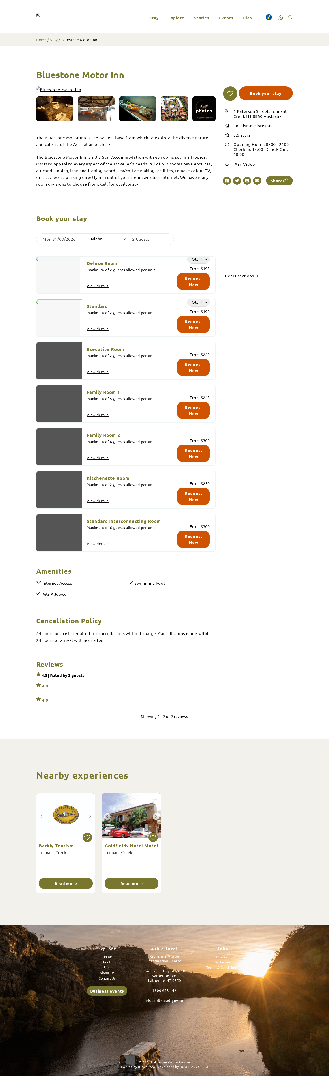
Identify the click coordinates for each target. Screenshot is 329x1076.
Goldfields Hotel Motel (131, 846)
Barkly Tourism (56, 846)
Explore (176, 17)
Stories (201, 17)
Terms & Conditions (221, 967)
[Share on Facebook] (227, 181)
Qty (195, 259)
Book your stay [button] (266, 93)
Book (107, 962)
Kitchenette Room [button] (108, 478)
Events (226, 17)
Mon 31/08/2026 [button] (59, 239)
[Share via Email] (257, 181)
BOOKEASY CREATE (195, 1067)
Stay (154, 17)
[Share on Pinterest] (247, 181)
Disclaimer (222, 962)
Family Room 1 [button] (103, 392)
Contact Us (107, 978)
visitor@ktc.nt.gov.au (164, 1000)
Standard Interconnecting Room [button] (124, 521)
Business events (107, 990)
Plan (247, 17)
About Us (107, 972)
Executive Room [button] (105, 349)
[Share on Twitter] (237, 181)
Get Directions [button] (240, 275)
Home (41, 39)
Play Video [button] (244, 164)
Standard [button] (97, 306)
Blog (107, 967)
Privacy (222, 956)
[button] (230, 93)
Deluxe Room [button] (102, 263)
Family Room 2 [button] (103, 435)
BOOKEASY (147, 1067)
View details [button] (98, 285)
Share (277, 180)
